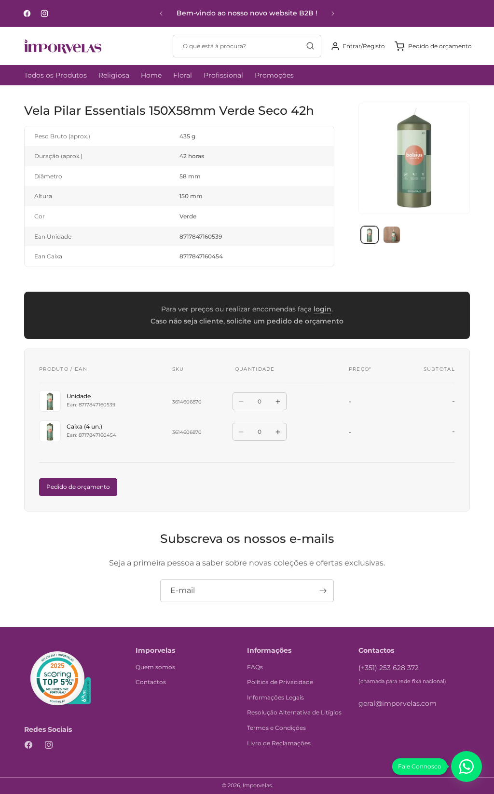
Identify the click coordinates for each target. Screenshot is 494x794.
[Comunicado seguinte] (332, 13)
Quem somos (155, 667)
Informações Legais (275, 697)
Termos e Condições (276, 727)
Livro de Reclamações (279, 743)
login (322, 309)
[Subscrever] (322, 590)
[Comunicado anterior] (161, 13)
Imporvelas (257, 785)
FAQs (255, 667)
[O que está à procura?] (310, 45)
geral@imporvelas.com (397, 703)
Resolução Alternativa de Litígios (294, 712)
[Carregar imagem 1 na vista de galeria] (369, 234)
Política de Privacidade (280, 682)
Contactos (151, 682)
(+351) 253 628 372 (388, 667)
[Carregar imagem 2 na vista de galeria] (391, 234)
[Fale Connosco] (466, 766)
